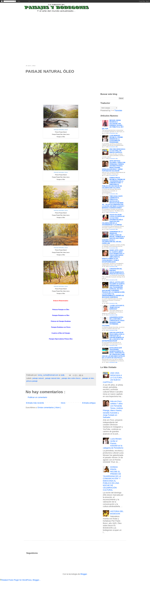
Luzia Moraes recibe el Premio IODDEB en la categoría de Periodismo (116, 139)
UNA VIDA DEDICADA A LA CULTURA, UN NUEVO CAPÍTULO (117, 150)
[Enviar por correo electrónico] (73, 375)
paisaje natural (38, 378)
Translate (118, 110)
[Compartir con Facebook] (80, 375)
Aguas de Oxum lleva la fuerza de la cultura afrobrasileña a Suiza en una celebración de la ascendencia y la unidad (113, 219)
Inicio (63, 403)
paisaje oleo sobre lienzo (71, 378)
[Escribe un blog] (76, 375)
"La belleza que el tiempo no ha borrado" (116, 307)
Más (117, 133)
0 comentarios (112, 133)
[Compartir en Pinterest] (82, 375)
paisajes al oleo (88, 378)
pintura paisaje (32, 381)
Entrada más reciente (35, 403)
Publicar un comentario (37, 397)
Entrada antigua (88, 403)
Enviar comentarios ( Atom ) (49, 407)
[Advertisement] (68, 23)
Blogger (83, 574)
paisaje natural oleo (53, 378)
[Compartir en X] (78, 375)
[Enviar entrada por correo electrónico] (69, 375)
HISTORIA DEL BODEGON (116, 512)
